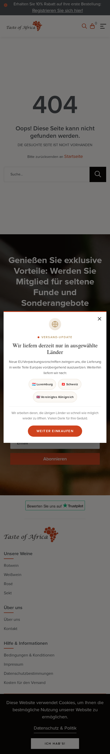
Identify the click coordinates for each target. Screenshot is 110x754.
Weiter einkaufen (55, 431)
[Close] (99, 318)
